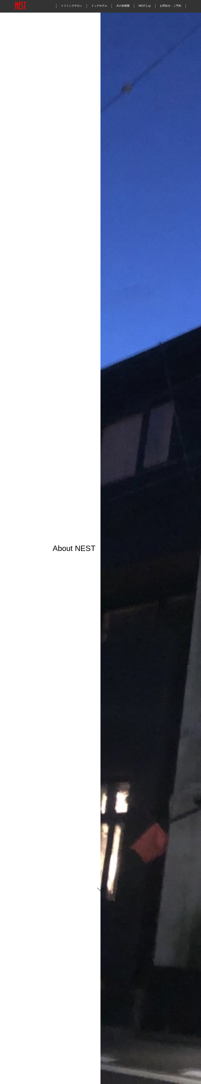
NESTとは (145, 6)
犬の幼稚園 (123, 6)
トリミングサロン (71, 6)
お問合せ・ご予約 (170, 6)
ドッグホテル (99, 6)
